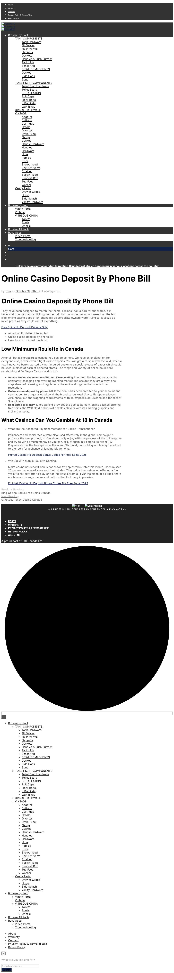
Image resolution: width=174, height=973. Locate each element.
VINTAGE (21, 113)
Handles (27, 147)
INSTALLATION (31, 93)
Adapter (27, 116)
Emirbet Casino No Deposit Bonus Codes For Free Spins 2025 (48, 483)
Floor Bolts (29, 99)
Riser (25, 161)
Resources (14, 232)
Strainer (27, 171)
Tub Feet (27, 181)
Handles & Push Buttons (37, 59)
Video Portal (23, 236)
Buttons (27, 120)
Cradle (26, 127)
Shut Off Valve (31, 168)
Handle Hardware (33, 144)
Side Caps (28, 76)
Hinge (25, 195)
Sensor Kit (28, 65)
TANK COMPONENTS (28, 38)
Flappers (27, 52)
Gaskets (27, 55)
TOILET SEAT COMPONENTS (33, 82)
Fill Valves (28, 45)
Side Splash (29, 198)
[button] (9, 245)
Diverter (27, 130)
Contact (11, 12)
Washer (26, 185)
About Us (14, 534)
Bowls (25, 222)
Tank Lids (28, 62)
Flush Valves (30, 48)
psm (8, 291)
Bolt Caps (28, 96)
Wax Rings (28, 106)
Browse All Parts (18, 229)
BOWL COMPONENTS (36, 69)
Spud (25, 79)
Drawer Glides (31, 191)
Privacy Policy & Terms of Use (20, 15)
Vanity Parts (23, 188)
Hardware (28, 151)
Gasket (26, 72)
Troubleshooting (25, 239)
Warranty (12, 8)
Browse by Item (18, 205)
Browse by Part (18, 35)
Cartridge (28, 123)
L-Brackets (29, 103)
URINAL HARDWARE (28, 110)
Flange (26, 137)
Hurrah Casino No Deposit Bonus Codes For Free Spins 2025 (47, 454)
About (10, 5)
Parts (12, 521)
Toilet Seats (29, 89)
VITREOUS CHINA (26, 215)
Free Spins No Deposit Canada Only (24, 327)
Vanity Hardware (32, 202)
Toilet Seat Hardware (35, 86)
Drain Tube (29, 133)
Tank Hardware (31, 42)
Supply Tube (30, 174)
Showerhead (30, 164)
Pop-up (26, 157)
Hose (25, 154)
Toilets (26, 219)
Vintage (20, 212)
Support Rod (30, 178)
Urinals (26, 225)
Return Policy (13, 18)
